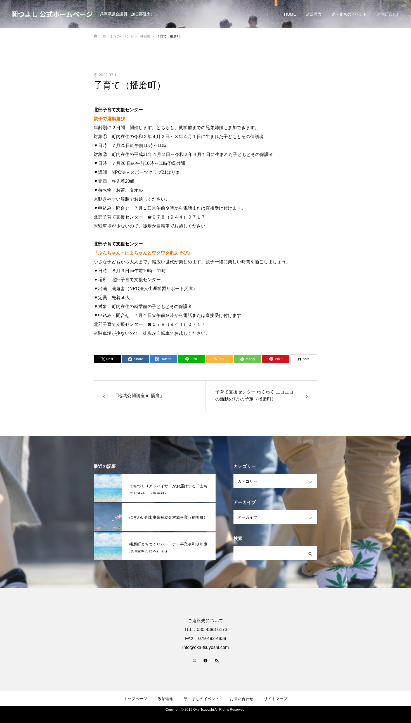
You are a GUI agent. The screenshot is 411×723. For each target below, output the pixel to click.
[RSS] (216, 660)
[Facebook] (205, 660)
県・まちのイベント (349, 14)
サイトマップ (275, 698)
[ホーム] (95, 36)
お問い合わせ (388, 14)
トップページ (135, 698)
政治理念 (314, 14)
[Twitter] (194, 660)
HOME (290, 14)
